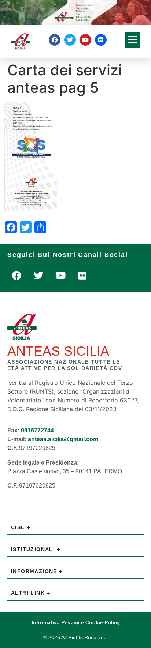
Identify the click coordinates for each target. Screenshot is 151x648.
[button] (132, 40)
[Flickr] (101, 40)
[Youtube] (85, 40)
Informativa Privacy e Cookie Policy (76, 622)
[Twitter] (70, 40)
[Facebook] (54, 40)
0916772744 (37, 430)
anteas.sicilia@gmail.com (63, 439)
